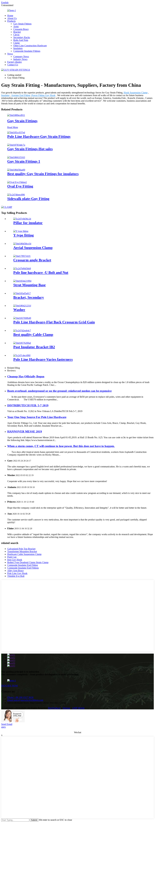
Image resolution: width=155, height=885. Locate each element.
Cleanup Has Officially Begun (25, 376)
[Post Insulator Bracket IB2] (22, 343)
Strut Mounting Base (29, 285)
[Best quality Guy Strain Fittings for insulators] (16, 169)
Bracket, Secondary (28, 297)
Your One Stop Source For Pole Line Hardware (36, 417)
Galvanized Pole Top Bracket (21, 548)
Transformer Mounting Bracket (22, 551)
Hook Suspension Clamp (136, 92)
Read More (12, 127)
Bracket (17, 32)
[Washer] (22, 305)
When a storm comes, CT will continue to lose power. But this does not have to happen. (61, 446)
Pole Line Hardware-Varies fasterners (43, 359)
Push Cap (11, 557)
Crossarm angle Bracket (32, 260)
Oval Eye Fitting (20, 186)
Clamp (16, 43)
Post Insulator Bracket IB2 (34, 347)
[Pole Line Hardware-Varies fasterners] (21, 355)
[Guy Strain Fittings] (16, 115)
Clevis (16, 34)
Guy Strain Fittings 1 (23, 161)
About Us (12, 18)
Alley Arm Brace (15, 570)
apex (3, 727)
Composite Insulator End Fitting (22, 565)
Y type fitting (23, 235)
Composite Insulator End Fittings (23, 568)
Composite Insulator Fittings (26, 51)
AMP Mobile (78, 708)
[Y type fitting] (20, 231)
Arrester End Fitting (20, 95)
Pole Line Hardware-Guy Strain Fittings (38, 136)
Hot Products (54, 708)
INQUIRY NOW (9, 685)
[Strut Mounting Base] (22, 281)
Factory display (14, 62)
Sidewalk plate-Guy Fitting (28, 199)
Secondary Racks (21, 37)
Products (11, 21)
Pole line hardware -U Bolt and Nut (40, 272)
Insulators (18, 48)
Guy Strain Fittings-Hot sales (30, 149)
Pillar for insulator (28, 223)
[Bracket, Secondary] (22, 293)
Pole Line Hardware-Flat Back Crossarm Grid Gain (54, 322)
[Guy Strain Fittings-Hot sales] (16, 145)
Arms (16, 26)
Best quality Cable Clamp (33, 335)
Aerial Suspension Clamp (33, 248)
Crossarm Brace (21, 29)
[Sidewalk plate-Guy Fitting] (16, 194)
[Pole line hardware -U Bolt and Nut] (22, 268)
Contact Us (12, 64)
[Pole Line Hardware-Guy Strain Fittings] (16, 132)
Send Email (6, 724)
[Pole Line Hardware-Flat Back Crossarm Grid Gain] (22, 318)
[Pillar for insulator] (22, 218)
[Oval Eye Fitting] (17, 182)
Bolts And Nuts (20, 40)
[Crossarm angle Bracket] (22, 256)
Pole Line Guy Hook (17, 573)
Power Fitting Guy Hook (43, 95)
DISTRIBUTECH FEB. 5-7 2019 (27, 405)
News (10, 53)
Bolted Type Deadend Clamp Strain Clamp (27, 562)
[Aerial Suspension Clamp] (22, 243)
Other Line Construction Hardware (30, 45)
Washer (19, 310)
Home (10, 15)
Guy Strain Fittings (22, 23)
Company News (21, 56)
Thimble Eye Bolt (15, 576)
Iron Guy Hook (14, 559)
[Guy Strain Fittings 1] (16, 157)
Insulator (5, 95)
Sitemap (66, 708)
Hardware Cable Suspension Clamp (24, 554)
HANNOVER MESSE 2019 (24, 431)
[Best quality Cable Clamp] (22, 330)
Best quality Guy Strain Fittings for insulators (43, 174)
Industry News (20, 59)
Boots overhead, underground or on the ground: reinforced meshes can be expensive (59, 390)
